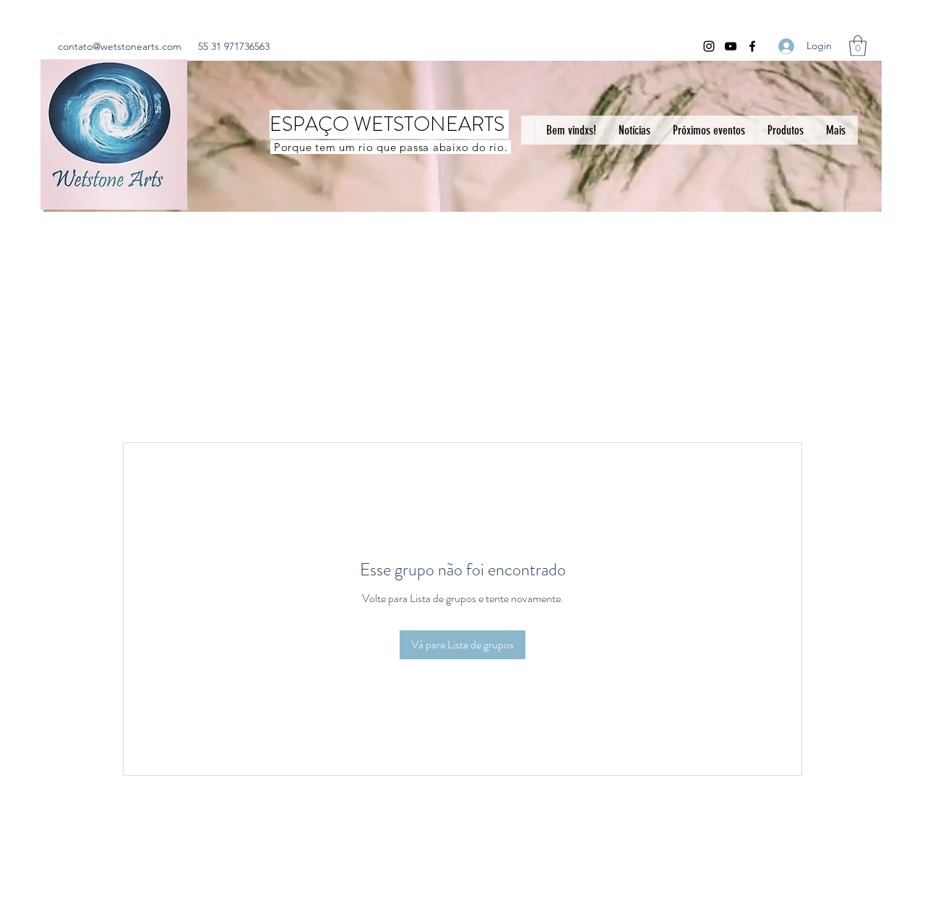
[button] (857, 45)
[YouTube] (730, 46)
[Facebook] (752, 46)
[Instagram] (709, 46)
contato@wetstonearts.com (119, 46)
